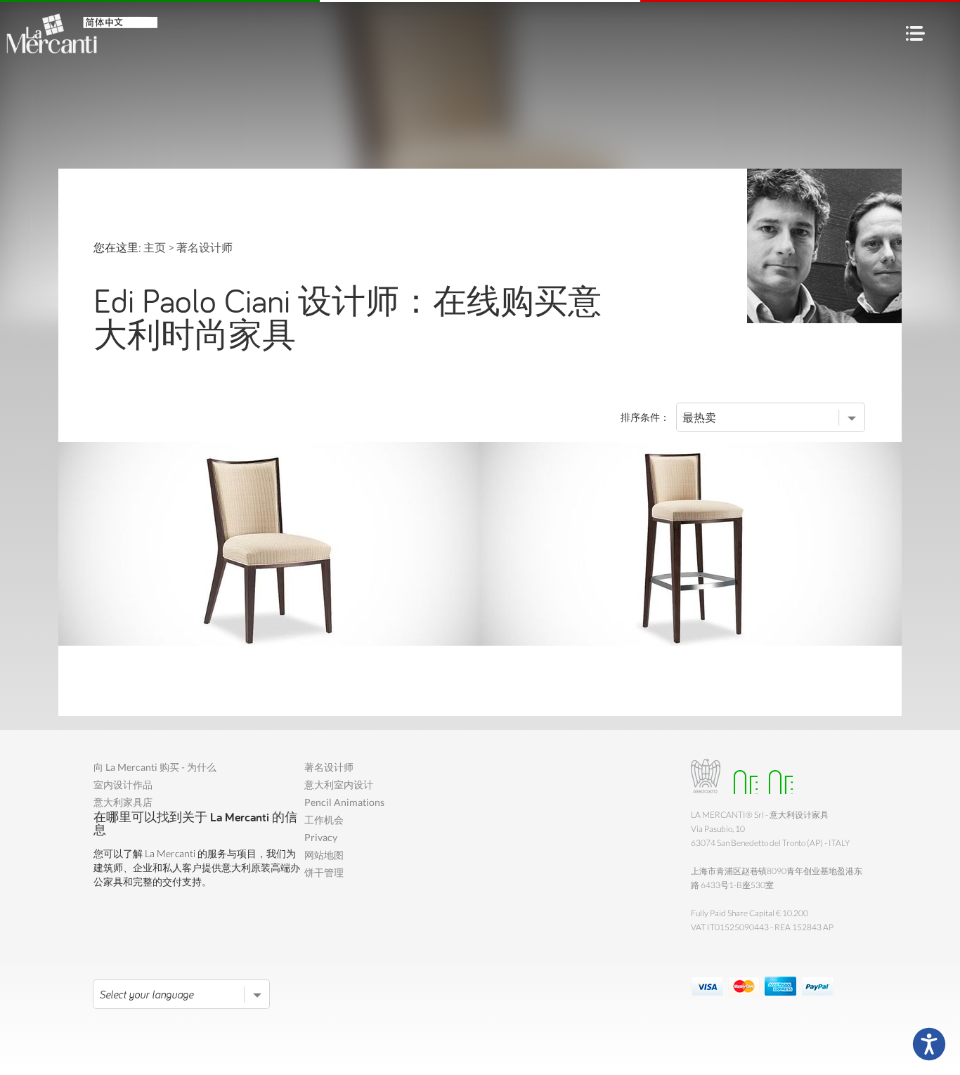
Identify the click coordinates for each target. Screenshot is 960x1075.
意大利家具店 (123, 802)
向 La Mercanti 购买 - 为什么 (154, 767)
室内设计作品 (123, 784)
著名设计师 (328, 767)
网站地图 (324, 855)
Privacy (320, 837)
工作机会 (324, 820)
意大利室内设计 (338, 784)
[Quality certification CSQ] (742, 776)
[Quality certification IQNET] (777, 776)
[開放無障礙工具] (929, 1044)
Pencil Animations (344, 802)
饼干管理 (324, 872)
